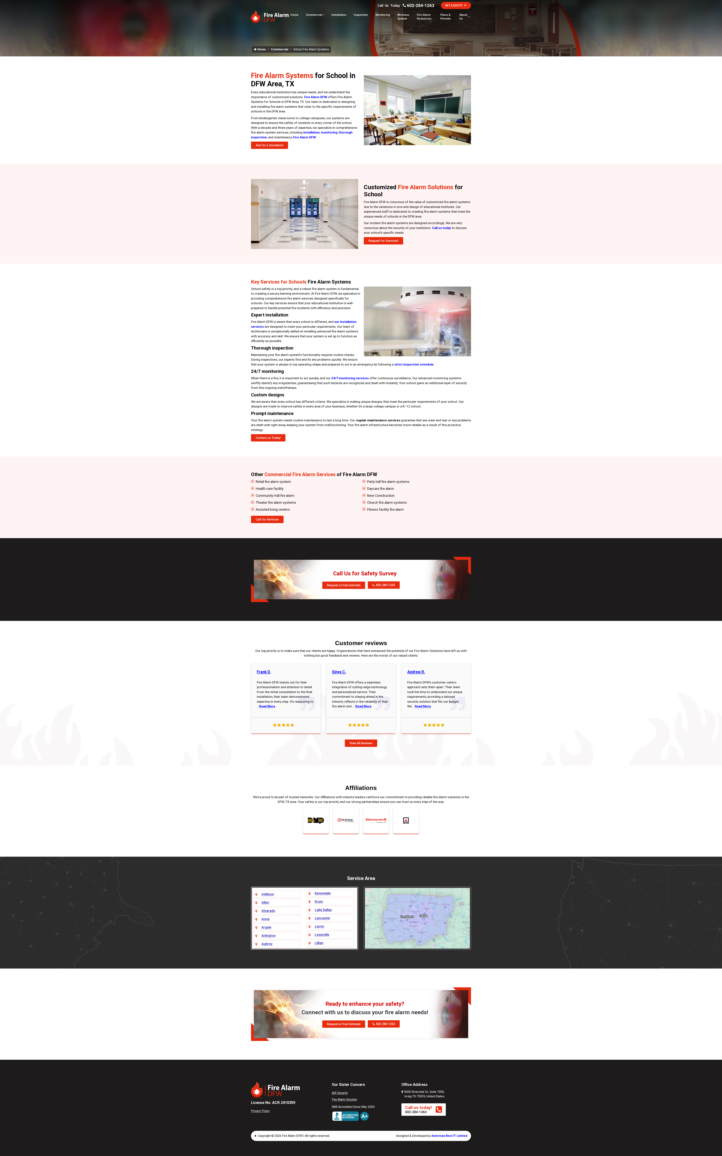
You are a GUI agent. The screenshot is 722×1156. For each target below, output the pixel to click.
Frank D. (264, 672)
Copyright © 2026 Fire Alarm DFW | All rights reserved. (294, 1136)
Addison (268, 894)
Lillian (319, 943)
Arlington (269, 936)
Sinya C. (339, 672)
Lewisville (322, 935)
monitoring (329, 132)
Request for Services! (383, 241)
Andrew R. (416, 672)
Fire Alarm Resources (424, 16)
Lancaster (322, 918)
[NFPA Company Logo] (406, 820)
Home (294, 15)
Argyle (266, 927)
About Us (463, 16)
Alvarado (268, 911)
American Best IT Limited (449, 1136)
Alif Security (340, 1093)
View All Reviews (361, 743)
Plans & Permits (445, 16)
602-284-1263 (420, 5)
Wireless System (403, 16)
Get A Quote (453, 5)
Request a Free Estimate (343, 585)
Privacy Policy (260, 1111)
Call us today (441, 228)
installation (311, 132)
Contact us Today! (268, 438)
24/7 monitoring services (350, 378)
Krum (319, 901)
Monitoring (382, 15)
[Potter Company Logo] (346, 820)
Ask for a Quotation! (269, 145)
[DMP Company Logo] (316, 820)
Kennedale (323, 893)
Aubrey (267, 944)
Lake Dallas (323, 910)
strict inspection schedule (414, 364)
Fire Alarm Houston (344, 1099)
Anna (265, 919)
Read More (267, 706)
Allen (265, 902)
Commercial (314, 15)
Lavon (319, 926)
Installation (338, 15)
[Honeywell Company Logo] (376, 820)
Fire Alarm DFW (315, 97)
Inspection (361, 15)
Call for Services (267, 519)
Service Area (361, 878)
